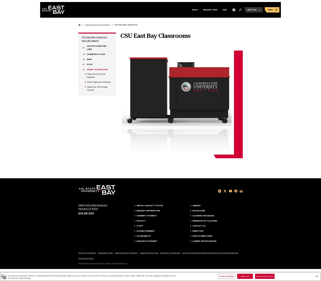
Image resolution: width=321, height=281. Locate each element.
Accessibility (144, 236)
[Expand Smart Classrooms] (83, 69)
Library (196, 205)
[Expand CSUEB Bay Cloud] (83, 54)
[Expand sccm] (83, 64)
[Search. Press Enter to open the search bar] (240, 10)
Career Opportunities (204, 241)
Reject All (245, 276)
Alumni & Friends (145, 231)
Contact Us (199, 226)
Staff (140, 226)
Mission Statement (147, 241)
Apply (195, 9)
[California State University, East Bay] (97, 190)
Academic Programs (203, 216)
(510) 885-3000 (86, 213)
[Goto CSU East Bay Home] (79, 25)
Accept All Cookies (264, 276)
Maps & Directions (202, 236)
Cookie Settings (85, 259)
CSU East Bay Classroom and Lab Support (94, 39)
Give (224, 9)
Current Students (147, 216)
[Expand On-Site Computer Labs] (83, 47)
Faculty (141, 221)
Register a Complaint (170, 253)
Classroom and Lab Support (97, 25)
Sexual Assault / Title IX (150, 205)
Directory (198, 231)
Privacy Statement (87, 253)
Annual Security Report (126, 253)
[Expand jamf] (83, 59)
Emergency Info (105, 253)
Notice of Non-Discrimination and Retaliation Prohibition (210, 253)
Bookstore (198, 211)
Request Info (210, 9)
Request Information (148, 211)
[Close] (317, 276)
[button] (234, 9)
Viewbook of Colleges (204, 221)
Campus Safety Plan (149, 253)
